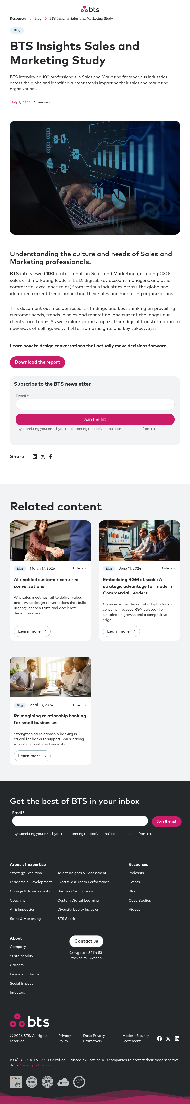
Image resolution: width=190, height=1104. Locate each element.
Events (134, 882)
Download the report (37, 362)
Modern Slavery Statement (135, 1038)
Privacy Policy (64, 1038)
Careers (17, 965)
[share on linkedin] (35, 457)
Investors (17, 992)
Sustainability (21, 956)
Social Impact (21, 983)
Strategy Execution (26, 873)
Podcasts (136, 873)
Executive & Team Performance (83, 882)
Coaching (18, 900)
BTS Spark (66, 919)
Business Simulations (75, 891)
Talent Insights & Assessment (81, 873)
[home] (90, 9)
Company (18, 947)
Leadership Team (24, 974)
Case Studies (140, 900)
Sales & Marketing (25, 919)
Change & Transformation (31, 891)
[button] (176, 9)
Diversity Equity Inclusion (78, 909)
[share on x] (43, 457)
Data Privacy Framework (94, 1038)
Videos (134, 909)
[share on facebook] (51, 457)
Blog (132, 891)
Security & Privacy (35, 1065)
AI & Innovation (22, 909)
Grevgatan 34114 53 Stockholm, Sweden (85, 955)
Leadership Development (31, 882)
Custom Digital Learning (78, 900)
